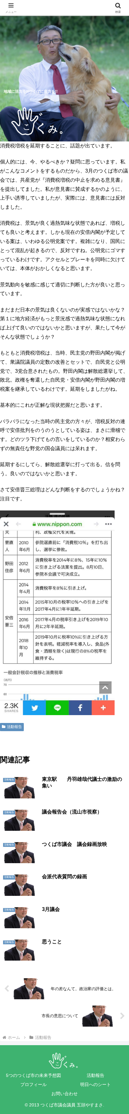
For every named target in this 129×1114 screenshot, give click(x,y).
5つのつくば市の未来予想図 (33, 1075)
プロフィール (33, 1084)
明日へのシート (95, 1084)
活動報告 (14, 727)
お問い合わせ (64, 1093)
